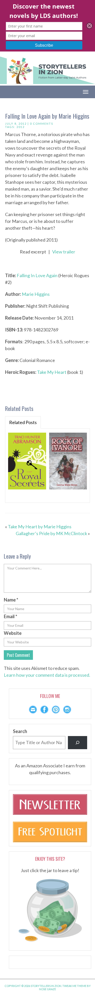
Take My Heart (51, 372)
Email (10, 616)
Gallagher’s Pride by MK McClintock (51, 533)
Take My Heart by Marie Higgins (39, 526)
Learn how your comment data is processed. (47, 675)
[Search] (77, 742)
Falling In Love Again (37, 275)
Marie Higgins (36, 294)
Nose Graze (47, 989)
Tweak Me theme (74, 985)
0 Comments (41, 123)
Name (11, 600)
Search (20, 731)
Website (13, 633)
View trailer (63, 251)
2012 (20, 126)
